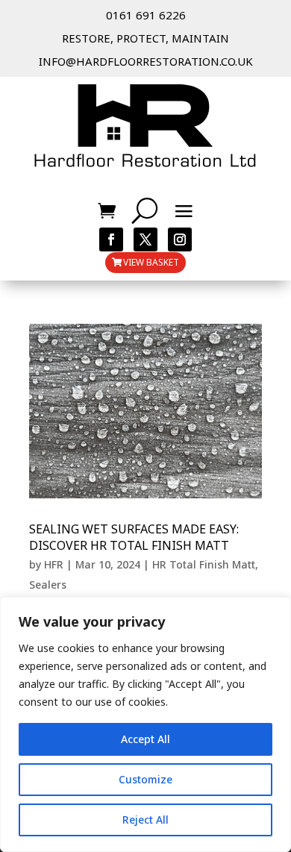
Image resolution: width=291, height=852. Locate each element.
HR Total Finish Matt (203, 564)
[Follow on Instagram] (180, 239)
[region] (145, 724)
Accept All (145, 739)
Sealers (47, 584)
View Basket (151, 262)
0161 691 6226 (146, 14)
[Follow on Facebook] (111, 239)
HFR (53, 564)
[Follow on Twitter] (145, 239)
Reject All (145, 819)
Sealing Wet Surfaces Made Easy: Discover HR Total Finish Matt (134, 537)
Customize (145, 779)
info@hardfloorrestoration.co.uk (146, 61)
